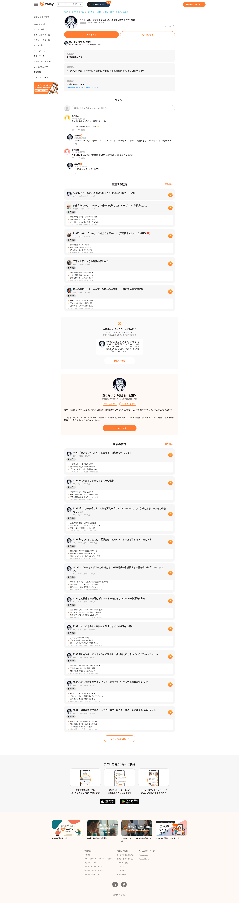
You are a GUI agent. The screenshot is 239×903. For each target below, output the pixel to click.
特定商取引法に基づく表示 (93, 870)
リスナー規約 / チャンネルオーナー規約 (97, 859)
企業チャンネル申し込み (125, 859)
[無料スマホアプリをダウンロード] (46, 88)
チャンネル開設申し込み (125, 855)
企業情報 (87, 855)
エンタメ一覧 (39, 51)
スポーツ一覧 (39, 56)
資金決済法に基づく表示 (92, 874)
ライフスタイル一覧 (42, 35)
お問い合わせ (121, 874)
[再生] (170, 195)
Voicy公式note (144, 859)
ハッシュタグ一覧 (41, 77)
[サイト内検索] (80, 4)
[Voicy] (47, 4)
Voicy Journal (143, 855)
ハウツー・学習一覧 (42, 40)
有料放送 (37, 72)
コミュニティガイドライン (93, 867)
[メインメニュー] (35, 4)
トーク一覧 (38, 45)
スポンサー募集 (122, 863)
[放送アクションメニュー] (173, 26)
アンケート (121, 867)
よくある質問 (121, 870)
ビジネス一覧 (39, 29)
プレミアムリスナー (42, 67)
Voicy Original (39, 24)
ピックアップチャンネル (44, 61)
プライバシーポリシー (92, 863)
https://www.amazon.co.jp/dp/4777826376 (82, 87)
